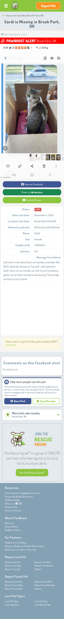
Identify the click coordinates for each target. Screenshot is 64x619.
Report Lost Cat (12, 569)
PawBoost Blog (12, 500)
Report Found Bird (43, 581)
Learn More (11, 344)
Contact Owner (33, 200)
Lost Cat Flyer (41, 601)
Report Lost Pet (13, 562)
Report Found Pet (13, 581)
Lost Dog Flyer (12, 604)
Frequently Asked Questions (19, 496)
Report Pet (48, 6)
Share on (26, 192)
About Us (9, 523)
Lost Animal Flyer (42, 604)
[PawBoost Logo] (15, 6)
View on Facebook (33, 184)
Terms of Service (13, 510)
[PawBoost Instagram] (20, 503)
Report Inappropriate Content (15, 34)
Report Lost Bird (42, 562)
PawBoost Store (13, 530)
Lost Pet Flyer (11, 601)
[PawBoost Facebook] (16, 503)
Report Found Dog (13, 585)
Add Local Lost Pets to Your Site (20, 549)
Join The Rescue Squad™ (32, 472)
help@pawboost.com (30, 493)
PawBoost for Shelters (16, 542)
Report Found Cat (13, 588)
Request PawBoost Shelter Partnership (24, 546)
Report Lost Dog (13, 565)
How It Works (11, 526)
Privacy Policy (11, 507)
